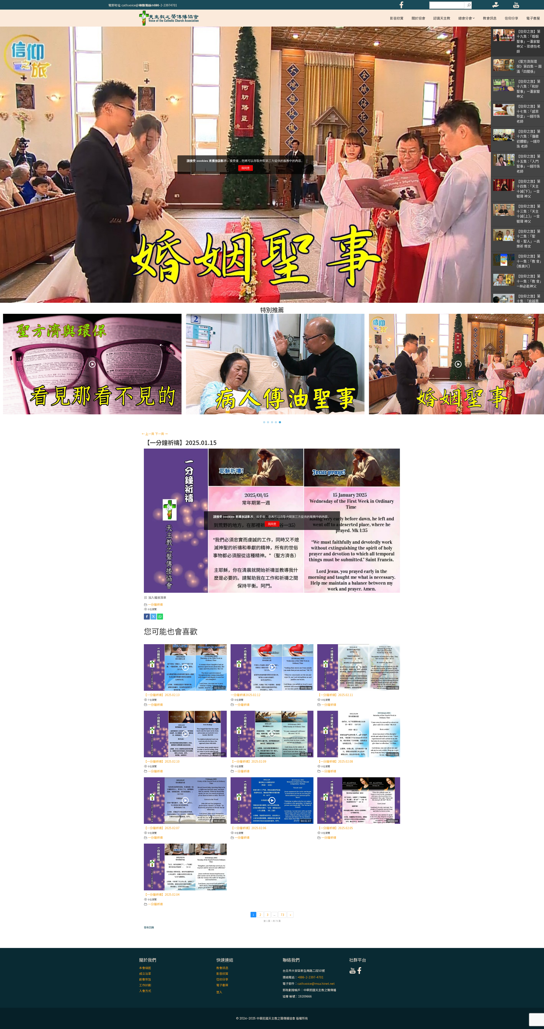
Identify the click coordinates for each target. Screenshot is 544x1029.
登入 (219, 992)
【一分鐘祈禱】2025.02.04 (162, 894)
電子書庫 (222, 985)
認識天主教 (441, 18)
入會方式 (145, 991)
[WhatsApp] (160, 617)
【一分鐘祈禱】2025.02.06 (248, 828)
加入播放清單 (157, 597)
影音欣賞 (397, 18)
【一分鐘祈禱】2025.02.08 (335, 761)
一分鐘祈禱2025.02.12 (245, 695)
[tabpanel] (272, 365)
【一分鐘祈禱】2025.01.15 (180, 442)
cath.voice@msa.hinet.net (316, 983)
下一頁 (161, 434)
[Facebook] (147, 617)
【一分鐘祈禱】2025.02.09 (248, 761)
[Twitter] (153, 617)
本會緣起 (145, 968)
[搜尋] (469, 5)
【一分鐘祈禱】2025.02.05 (335, 828)
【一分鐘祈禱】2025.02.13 (162, 695)
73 (282, 914)
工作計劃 (145, 985)
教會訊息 (490, 18)
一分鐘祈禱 (155, 604)
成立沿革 (145, 973)
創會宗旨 (145, 979)
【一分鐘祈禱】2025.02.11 (335, 695)
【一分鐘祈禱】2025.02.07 (162, 828)
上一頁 (148, 434)
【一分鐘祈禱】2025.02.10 (162, 761)
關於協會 (418, 18)
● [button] (264, 422)
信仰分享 (511, 18)
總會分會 (465, 18)
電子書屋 (533, 18)
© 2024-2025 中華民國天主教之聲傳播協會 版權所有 (272, 1018)
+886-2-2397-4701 (310, 977)
